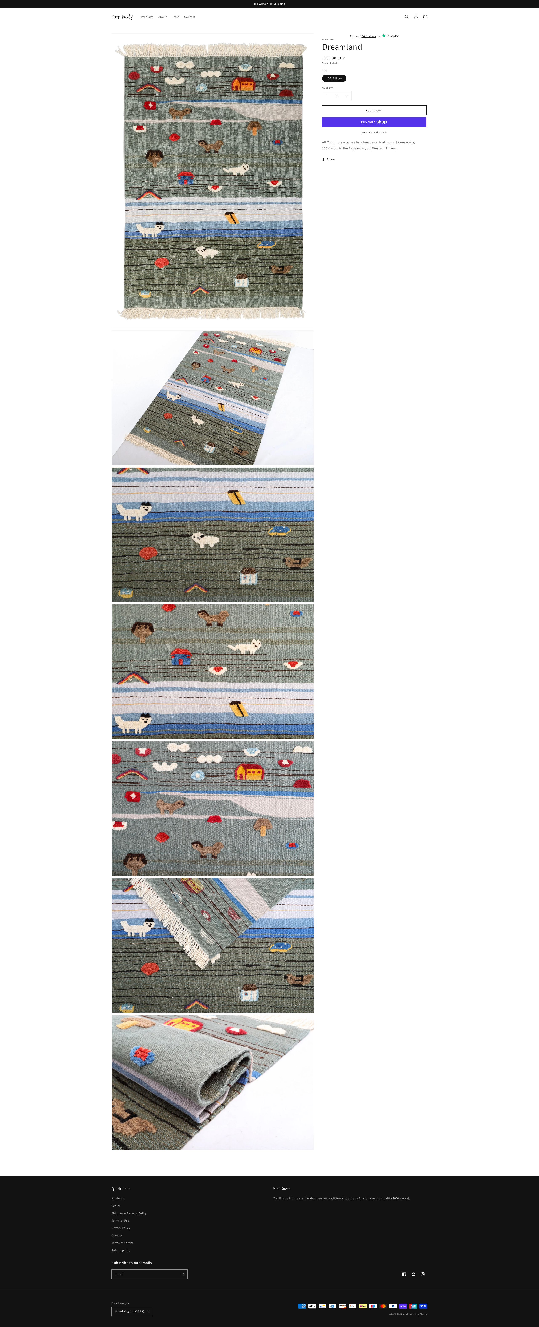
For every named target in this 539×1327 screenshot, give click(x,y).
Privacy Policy (121, 1228)
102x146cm (334, 78)
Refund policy (121, 1250)
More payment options (374, 132)
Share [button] (331, 159)
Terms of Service (123, 1243)
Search (116, 1206)
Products (118, 1198)
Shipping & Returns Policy (129, 1213)
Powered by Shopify (417, 1314)
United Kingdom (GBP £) (129, 1311)
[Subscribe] (182, 1274)
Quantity (327, 87)
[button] (406, 16)
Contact (117, 1235)
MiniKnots (402, 1314)
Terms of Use (120, 1220)
